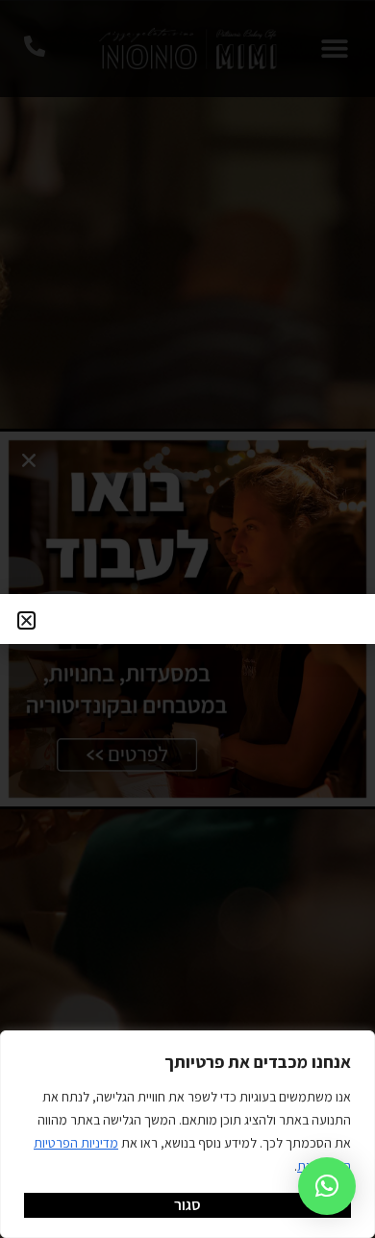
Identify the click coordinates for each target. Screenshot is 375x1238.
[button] (327, 1186)
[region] (187, 1134)
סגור (187, 1205)
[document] (187, 619)
